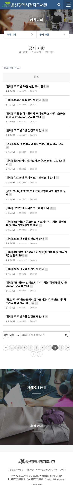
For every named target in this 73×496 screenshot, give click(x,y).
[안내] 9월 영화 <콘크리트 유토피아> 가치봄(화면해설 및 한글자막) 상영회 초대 (36, 223)
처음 (5, 348)
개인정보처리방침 (15, 469)
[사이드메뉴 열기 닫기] (68, 4)
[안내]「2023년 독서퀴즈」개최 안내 (31, 208)
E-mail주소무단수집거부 (46, 469)
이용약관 (30, 469)
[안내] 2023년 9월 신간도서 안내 (26, 130)
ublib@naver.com (58, 479)
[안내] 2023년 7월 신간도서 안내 (26, 268)
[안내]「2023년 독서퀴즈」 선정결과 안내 (32, 177)
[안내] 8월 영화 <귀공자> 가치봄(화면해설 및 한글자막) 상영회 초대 (36, 253)
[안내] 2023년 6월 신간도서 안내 (26, 316)
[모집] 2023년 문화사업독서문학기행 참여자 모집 (35, 145)
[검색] (66, 335)
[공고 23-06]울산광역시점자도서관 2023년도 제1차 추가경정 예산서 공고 (36, 301)
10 (67, 347)
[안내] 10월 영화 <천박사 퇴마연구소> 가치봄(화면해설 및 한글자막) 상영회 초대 (35, 115)
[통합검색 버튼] (59, 4)
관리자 (62, 469)
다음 (33, 354)
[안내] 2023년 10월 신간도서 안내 (27, 86)
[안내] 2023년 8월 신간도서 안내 (26, 238)
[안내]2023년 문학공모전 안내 (27, 99)
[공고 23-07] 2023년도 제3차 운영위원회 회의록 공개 (36, 193)
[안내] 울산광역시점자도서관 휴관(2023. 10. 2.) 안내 (35, 162)
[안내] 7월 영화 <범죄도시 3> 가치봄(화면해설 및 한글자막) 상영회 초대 (36, 284)
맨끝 (39, 354)
